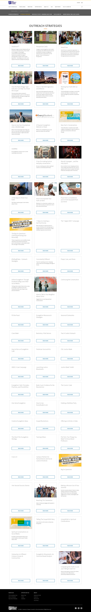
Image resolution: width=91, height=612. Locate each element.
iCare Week (15, 333)
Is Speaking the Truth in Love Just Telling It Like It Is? (70, 568)
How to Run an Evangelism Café (20, 350)
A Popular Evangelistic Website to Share (43, 126)
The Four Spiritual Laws (13, 595)
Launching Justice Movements (42, 368)
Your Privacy (36, 600)
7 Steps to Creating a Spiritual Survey (42, 222)
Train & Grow (22, 6)
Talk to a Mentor (67, 6)
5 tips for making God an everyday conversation (44, 162)
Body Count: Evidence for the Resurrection (45, 386)
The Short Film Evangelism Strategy (20, 438)
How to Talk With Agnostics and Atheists (44, 88)
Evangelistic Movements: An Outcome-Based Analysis (45, 555)
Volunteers (23, 598)
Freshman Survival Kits (43, 349)
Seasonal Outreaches (67, 315)
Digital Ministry (57, 14)
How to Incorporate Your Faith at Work (43, 200)
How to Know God (13, 6)
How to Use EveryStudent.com (42, 404)
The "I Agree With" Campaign (70, 221)
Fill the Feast (16, 315)
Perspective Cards (41, 47)
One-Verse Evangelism (19, 403)
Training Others (41, 437)
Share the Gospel (24, 11)
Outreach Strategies (25, 14)
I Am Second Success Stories (20, 485)
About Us (46, 6)
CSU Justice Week (66, 349)
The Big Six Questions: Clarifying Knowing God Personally (19, 235)
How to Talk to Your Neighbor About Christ (45, 295)
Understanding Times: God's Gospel (71, 14)
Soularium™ (15, 47)
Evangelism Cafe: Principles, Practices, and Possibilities (20, 386)
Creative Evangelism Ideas (20, 421)
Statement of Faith (37, 595)
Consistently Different (43, 259)
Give (52, 6)
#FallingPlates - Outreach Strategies (19, 260)
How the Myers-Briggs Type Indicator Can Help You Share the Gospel (21, 89)
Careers (22, 597)
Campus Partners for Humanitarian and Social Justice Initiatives (44, 459)
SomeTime (64, 47)
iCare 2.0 (14, 457)
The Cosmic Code (66, 385)
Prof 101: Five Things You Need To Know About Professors (69, 439)
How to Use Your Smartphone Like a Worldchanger (21, 126)
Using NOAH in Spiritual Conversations (68, 520)
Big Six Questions (66, 469)
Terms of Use (36, 598)
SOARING (14, 149)
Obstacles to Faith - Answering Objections (42, 14)
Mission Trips (23, 595)
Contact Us (36, 597)
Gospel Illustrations (42, 421)
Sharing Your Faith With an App (69, 88)
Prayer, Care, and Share (68, 259)
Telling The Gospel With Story (45, 519)
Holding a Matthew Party (68, 403)
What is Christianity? (12, 597)
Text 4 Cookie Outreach (68, 333)
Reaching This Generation (44, 500)
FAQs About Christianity (13, 598)
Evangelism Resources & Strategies (43, 316)
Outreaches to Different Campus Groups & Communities (19, 556)
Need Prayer (57, 6)
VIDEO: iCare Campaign (19, 367)
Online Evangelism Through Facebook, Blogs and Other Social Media (20, 281)
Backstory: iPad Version (43, 333)
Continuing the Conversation (70, 280)
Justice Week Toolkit (67, 367)
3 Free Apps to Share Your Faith (20, 199)
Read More (21, 65)
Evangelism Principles (14, 14)
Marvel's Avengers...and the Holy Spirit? (69, 162)
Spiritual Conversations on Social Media (20, 533)
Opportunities (38, 6)
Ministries (30, 6)
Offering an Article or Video (69, 421)
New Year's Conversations (69, 125)
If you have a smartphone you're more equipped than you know (69, 200)
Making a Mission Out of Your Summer (70, 486)
